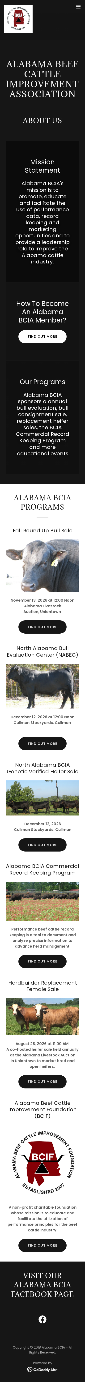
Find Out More (42, 845)
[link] (18, 7)
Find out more (42, 336)
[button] (78, 6)
